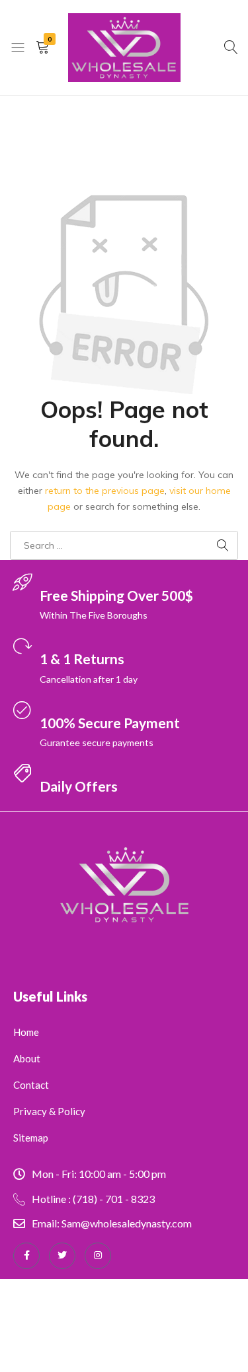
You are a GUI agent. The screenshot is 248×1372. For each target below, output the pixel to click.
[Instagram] (98, 1256)
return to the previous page (105, 491)
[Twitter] (62, 1256)
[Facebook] (26, 1256)
